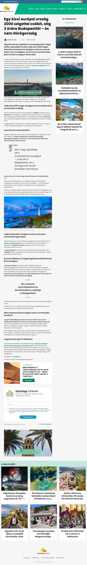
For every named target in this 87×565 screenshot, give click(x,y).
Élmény (54, 9)
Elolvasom (28, 380)
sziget (7, 124)
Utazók (69, 9)
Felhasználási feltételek (48, 558)
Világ (37, 9)
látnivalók (16, 424)
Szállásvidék (77, 9)
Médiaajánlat (60, 558)
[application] (28, 443)
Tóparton (62, 9)
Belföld (31, 9)
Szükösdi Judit (11, 40)
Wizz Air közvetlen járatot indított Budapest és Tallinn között (26, 345)
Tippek (42, 9)
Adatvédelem (36, 558)
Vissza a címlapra (46, 424)
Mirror (7, 135)
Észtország (40, 59)
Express (17, 357)
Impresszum (26, 558)
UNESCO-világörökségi (12, 243)
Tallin (23, 424)
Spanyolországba (38, 65)
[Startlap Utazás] (7, 8)
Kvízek (48, 9)
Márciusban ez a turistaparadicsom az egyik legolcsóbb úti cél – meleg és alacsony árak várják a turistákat (36, 371)
